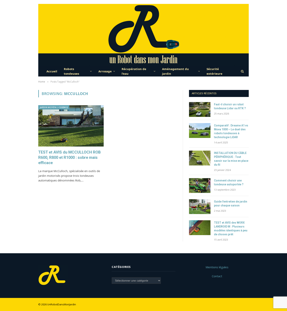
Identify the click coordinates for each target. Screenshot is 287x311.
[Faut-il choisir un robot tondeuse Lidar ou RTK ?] (199, 109)
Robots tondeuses (71, 71)
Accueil (51, 71)
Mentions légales (217, 267)
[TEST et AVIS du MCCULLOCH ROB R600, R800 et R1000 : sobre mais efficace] (71, 125)
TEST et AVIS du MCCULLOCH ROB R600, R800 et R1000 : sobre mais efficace (69, 157)
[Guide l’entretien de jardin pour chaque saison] (199, 206)
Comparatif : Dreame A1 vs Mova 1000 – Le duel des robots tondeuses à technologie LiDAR (231, 131)
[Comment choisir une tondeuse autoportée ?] (199, 185)
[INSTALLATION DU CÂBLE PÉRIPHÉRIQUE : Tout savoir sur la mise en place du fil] (199, 158)
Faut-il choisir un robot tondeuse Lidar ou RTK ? (230, 106)
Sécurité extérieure (214, 71)
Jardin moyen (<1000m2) (54, 107)
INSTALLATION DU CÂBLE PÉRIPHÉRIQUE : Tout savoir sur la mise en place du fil (231, 158)
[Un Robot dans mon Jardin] (143, 35)
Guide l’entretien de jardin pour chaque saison (230, 203)
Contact (217, 276)
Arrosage (105, 71)
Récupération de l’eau (134, 71)
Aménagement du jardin (175, 71)
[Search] (242, 71)
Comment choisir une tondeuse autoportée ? (228, 182)
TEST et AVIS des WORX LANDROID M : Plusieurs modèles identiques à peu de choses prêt (230, 228)
